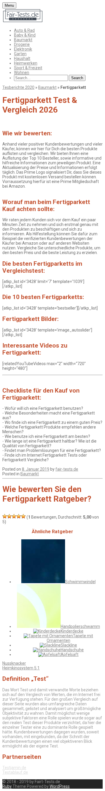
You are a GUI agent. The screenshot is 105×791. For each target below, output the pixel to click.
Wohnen (21, 72)
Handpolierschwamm (80, 626)
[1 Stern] (4, 516)
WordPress (60, 786)
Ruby (7, 786)
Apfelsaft (69, 654)
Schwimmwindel (80, 581)
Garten (20, 53)
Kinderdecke (72, 631)
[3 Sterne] (14, 516)
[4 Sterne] (18, 516)
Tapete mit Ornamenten (70, 638)
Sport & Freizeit (28, 67)
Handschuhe (72, 649)
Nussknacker (14, 663)
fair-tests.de (66, 469)
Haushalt (22, 58)
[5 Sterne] (23, 516)
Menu (9, 5)
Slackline (69, 645)
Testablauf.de (15, 772)
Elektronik (23, 49)
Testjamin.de (14, 767)
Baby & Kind (25, 35)
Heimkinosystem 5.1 (21, 668)
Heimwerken (25, 63)
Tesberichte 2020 (18, 87)
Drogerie (22, 44)
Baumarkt (23, 39)
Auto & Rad (24, 30)
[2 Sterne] (9, 516)
